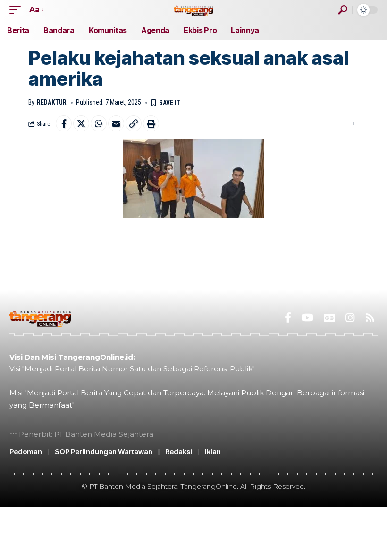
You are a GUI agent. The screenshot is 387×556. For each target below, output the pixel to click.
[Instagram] (350, 318)
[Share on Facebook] (64, 123)
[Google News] (329, 318)
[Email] (116, 123)
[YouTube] (307, 318)
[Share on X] (81, 123)
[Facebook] (288, 318)
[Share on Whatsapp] (99, 123)
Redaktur (52, 102)
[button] (17, 9)
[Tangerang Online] (193, 9)
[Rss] (370, 318)
